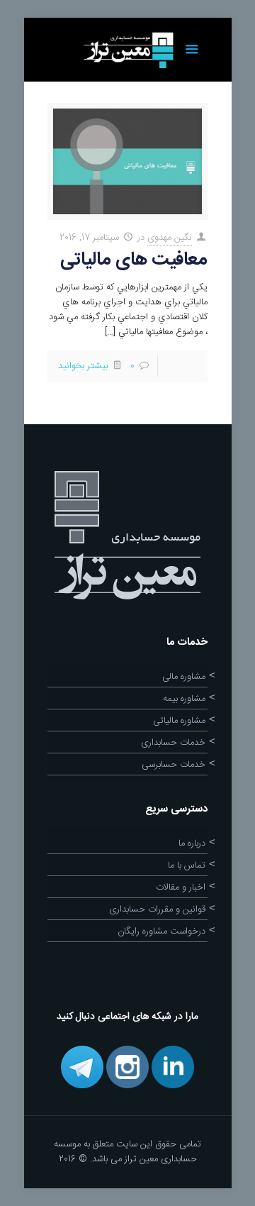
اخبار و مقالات (180, 887)
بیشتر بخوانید (83, 366)
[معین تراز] (127, 49)
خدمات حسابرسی (173, 765)
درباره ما (191, 843)
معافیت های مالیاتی (134, 260)
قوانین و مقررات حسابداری (157, 909)
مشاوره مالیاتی (179, 721)
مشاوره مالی (183, 677)
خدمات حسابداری (173, 743)
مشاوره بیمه (184, 699)
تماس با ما (186, 865)
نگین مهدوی (169, 237)
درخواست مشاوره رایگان (161, 931)
